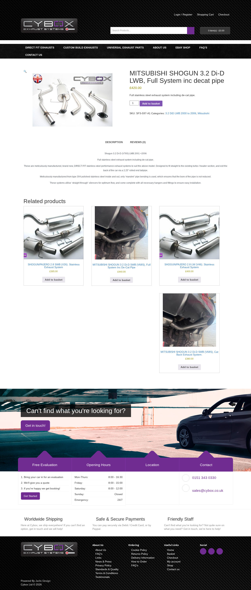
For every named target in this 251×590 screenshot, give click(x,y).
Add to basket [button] (53, 279)
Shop (170, 565)
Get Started (30, 496)
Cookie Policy (139, 549)
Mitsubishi (203, 113)
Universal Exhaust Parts (125, 47)
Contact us (33, 54)
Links (98, 557)
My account (173, 561)
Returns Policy (139, 553)
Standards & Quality (107, 569)
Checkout (172, 557)
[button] (25, 71)
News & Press (103, 561)
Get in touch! (35, 425)
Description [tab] (114, 142)
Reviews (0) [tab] (138, 142)
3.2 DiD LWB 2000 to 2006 (180, 113)
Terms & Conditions (106, 573)
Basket (171, 553)
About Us (159, 47)
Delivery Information (143, 557)
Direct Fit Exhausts (39, 47)
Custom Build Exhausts (80, 47)
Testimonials (102, 576)
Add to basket (151, 103)
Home (170, 549)
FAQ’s (203, 47)
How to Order (139, 561)
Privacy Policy (103, 565)
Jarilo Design (43, 580)
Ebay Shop (182, 47)
